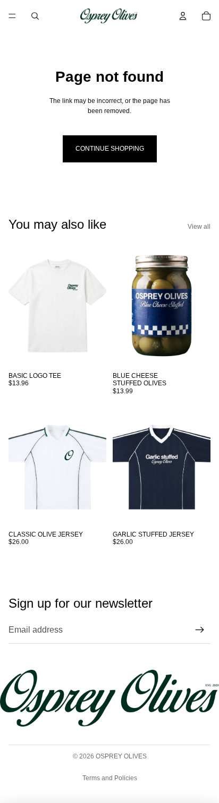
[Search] (35, 16)
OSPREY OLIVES (121, 756)
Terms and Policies (109, 778)
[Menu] (12, 16)
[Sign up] (199, 630)
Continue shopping (109, 148)
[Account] (183, 16)
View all (199, 226)
